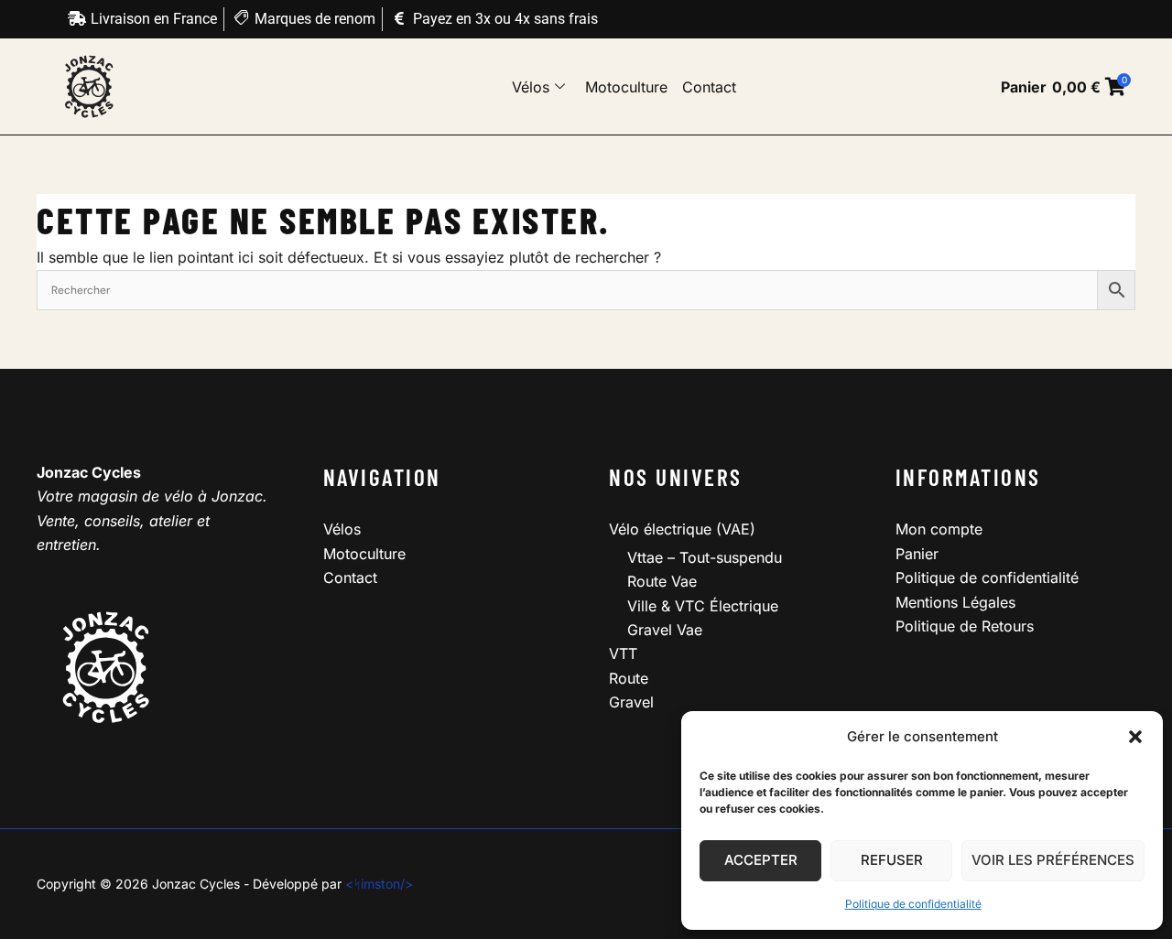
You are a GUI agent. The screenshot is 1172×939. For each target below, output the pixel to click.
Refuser (892, 860)
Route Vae (662, 581)
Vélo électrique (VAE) (682, 529)
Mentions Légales (955, 602)
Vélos (530, 87)
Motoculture (626, 87)
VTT (623, 653)
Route (628, 678)
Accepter (761, 860)
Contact (709, 87)
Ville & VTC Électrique (702, 606)
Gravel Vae (664, 630)
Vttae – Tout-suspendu (704, 557)
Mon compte (938, 529)
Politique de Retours (964, 626)
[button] (1135, 737)
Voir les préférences (1052, 860)
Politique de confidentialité (913, 904)
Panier (917, 554)
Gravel (631, 702)
